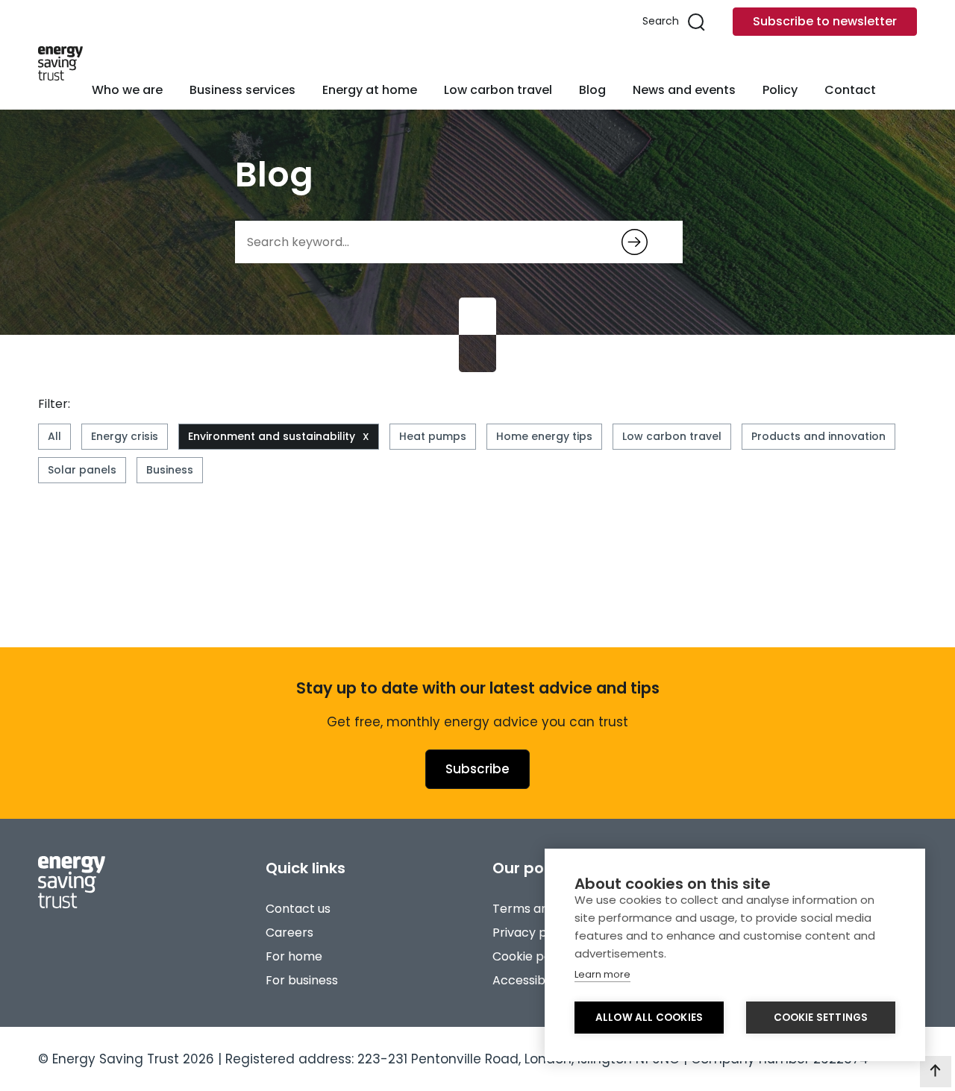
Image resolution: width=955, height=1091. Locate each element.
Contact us (298, 908)
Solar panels (82, 469)
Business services (242, 89)
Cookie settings (821, 1017)
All (54, 436)
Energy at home (369, 89)
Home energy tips (544, 436)
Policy (780, 89)
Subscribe (477, 769)
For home (294, 956)
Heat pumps (432, 436)
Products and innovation (818, 436)
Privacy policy (533, 932)
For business (302, 980)
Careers (289, 932)
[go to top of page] (935, 1071)
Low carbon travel (498, 89)
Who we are (127, 89)
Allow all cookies (649, 1017)
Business (169, 469)
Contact (850, 89)
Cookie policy (531, 956)
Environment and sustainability (271, 436)
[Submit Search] (634, 242)
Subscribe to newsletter (825, 21)
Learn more (602, 974)
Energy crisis (124, 436)
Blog (592, 89)
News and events (684, 89)
